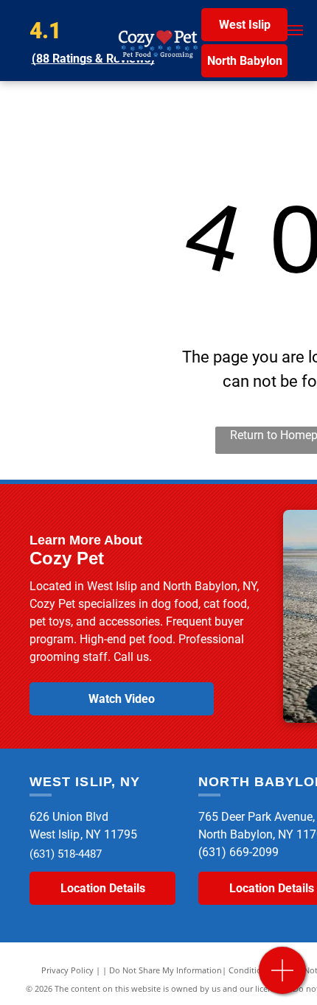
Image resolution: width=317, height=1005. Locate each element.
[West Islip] (283, 978)
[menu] (295, 30)
